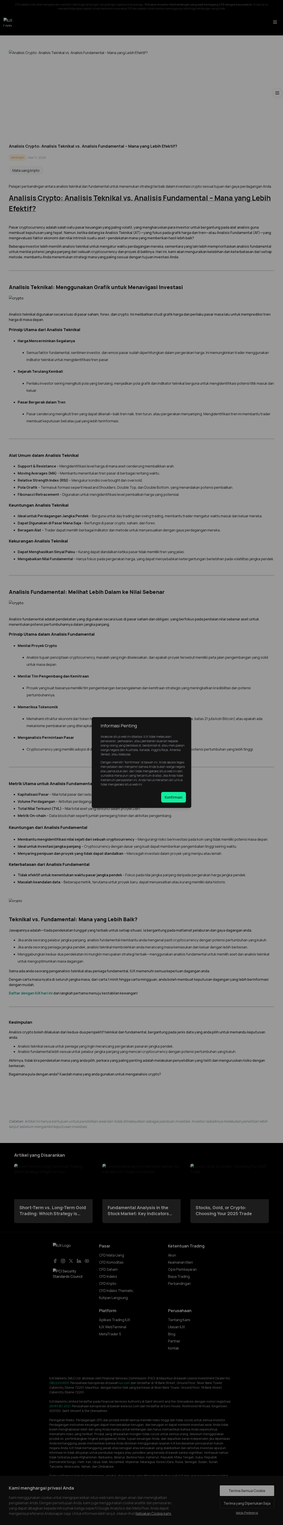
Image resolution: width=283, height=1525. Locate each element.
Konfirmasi (173, 797)
